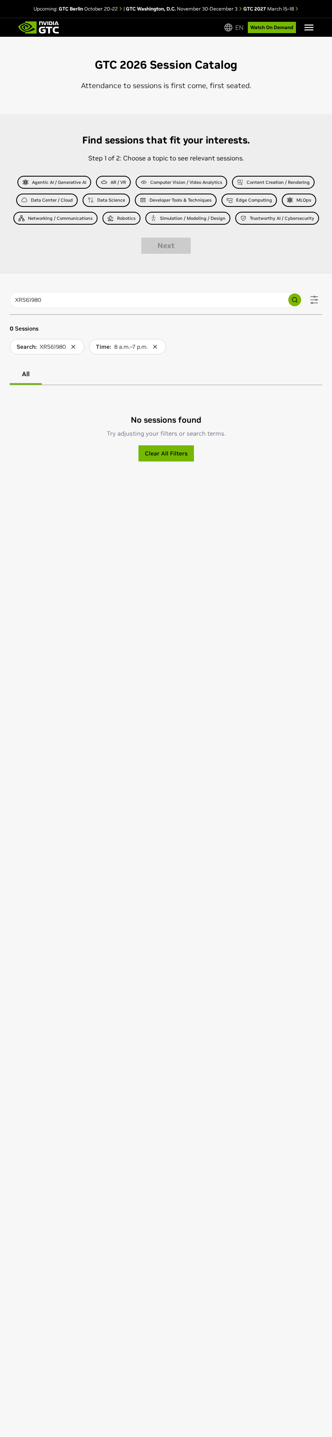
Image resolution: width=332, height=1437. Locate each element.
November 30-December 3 (182, 9)
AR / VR (118, 182)
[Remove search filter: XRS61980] (73, 347)
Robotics (126, 218)
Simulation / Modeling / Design (193, 218)
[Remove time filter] (155, 347)
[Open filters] (314, 300)
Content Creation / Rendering (278, 182)
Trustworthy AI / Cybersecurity (282, 218)
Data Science (111, 200)
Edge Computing (254, 200)
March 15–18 (269, 9)
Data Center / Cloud (52, 200)
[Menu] (309, 27)
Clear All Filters (166, 453)
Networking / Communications (60, 218)
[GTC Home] (38, 27)
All (26, 374)
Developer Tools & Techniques (180, 200)
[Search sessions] (294, 299)
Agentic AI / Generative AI (59, 182)
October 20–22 (89, 9)
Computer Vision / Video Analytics (186, 182)
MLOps (303, 200)
